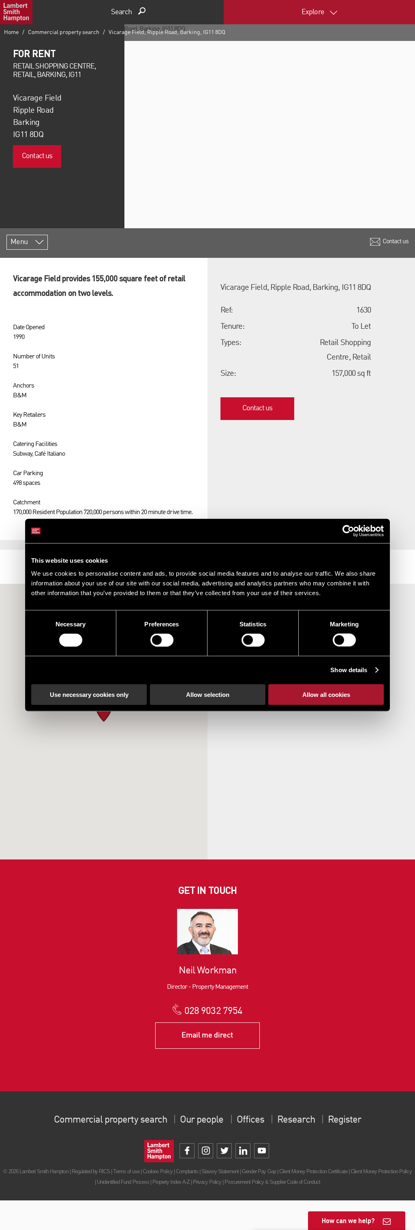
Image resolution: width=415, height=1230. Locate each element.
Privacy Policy (207, 1182)
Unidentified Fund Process (123, 1182)
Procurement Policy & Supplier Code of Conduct (272, 1182)
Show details (348, 669)
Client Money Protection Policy (381, 1171)
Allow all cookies (326, 694)
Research (295, 1120)
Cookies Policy (158, 1171)
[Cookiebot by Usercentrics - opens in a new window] (348, 531)
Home (11, 32)
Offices (250, 1120)
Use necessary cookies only (89, 694)
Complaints (187, 1171)
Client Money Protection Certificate (313, 1171)
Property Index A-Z (171, 1182)
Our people (201, 1120)
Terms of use (126, 1171)
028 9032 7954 (213, 1011)
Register (344, 1120)
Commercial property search (63, 32)
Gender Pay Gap (259, 1171)
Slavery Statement (220, 1171)
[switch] (161, 640)
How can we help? (348, 1220)
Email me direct (207, 1035)
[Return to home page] (16, 12)
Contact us (37, 156)
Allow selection (207, 694)
